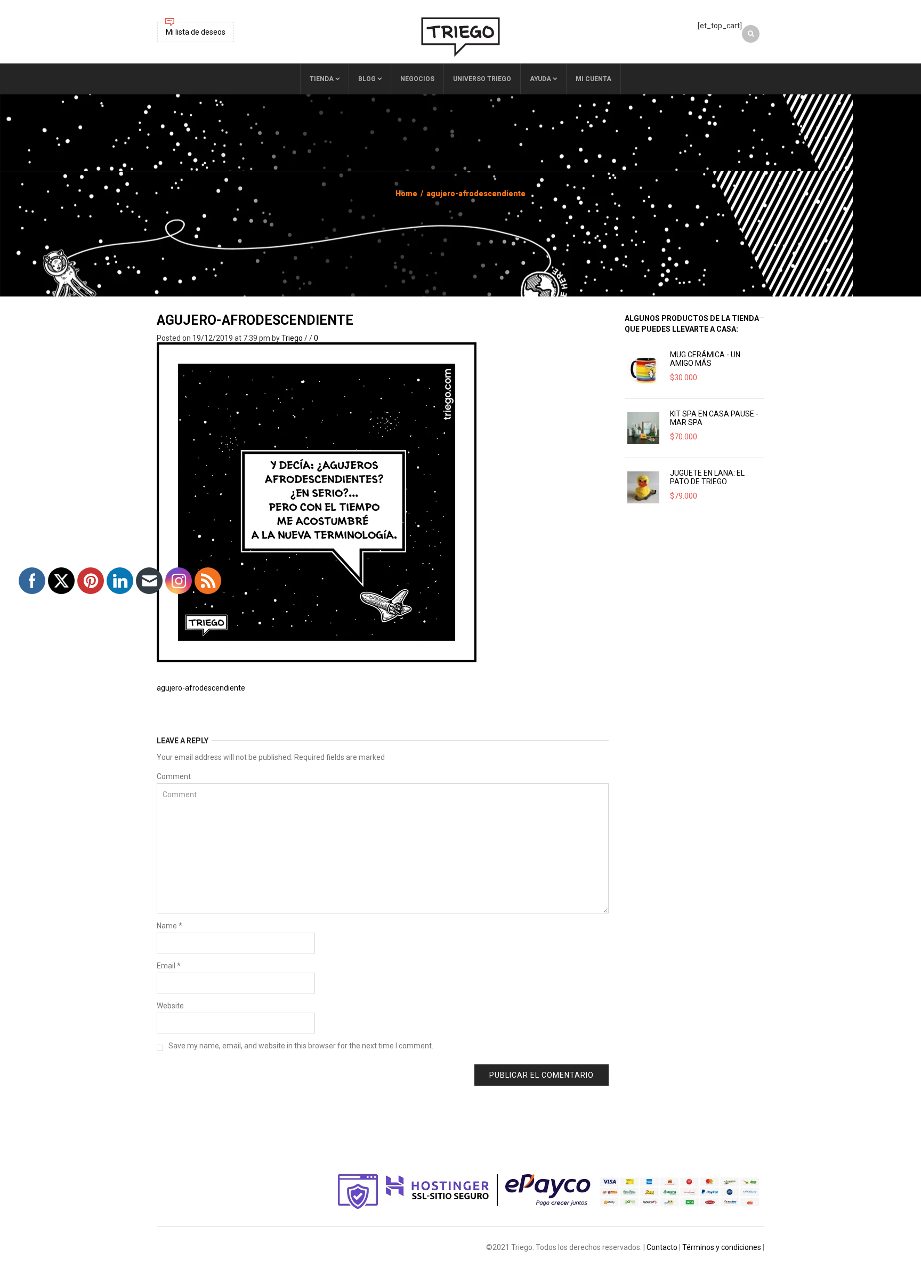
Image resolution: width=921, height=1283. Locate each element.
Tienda (322, 79)
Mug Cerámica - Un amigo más (705, 358)
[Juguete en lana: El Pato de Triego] (643, 487)
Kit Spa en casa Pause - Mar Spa (714, 418)
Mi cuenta (593, 79)
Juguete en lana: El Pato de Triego (707, 477)
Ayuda (540, 79)
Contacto (662, 1247)
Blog (367, 79)
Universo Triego (482, 79)
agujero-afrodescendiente (255, 320)
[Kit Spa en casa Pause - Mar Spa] (643, 428)
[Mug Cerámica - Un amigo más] (643, 369)
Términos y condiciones (721, 1247)
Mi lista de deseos (195, 32)
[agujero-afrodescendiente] (316, 502)
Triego (292, 338)
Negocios (417, 79)
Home (406, 193)
